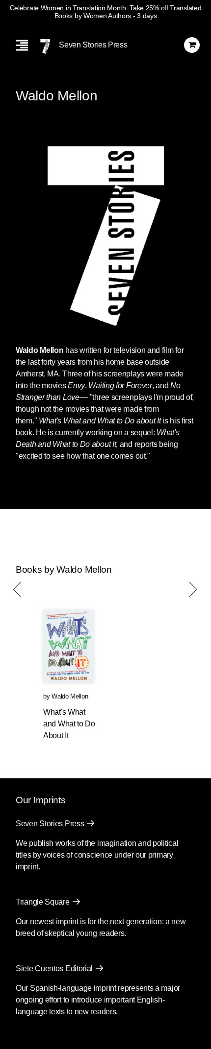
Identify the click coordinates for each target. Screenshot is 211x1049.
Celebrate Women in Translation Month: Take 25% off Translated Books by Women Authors (106, 12)
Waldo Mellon (70, 696)
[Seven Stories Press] (45, 46)
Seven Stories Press (93, 45)
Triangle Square (43, 902)
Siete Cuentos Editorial (54, 968)
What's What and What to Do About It (69, 724)
